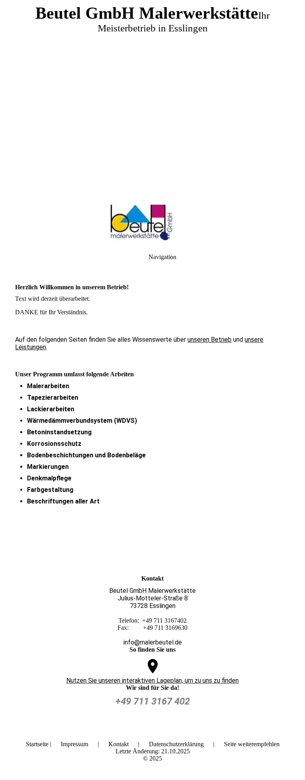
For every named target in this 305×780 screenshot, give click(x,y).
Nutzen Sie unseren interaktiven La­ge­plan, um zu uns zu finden (152, 680)
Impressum (74, 744)
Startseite (37, 744)
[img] (152, 99)
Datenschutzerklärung (176, 744)
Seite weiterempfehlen (252, 744)
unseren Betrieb (209, 339)
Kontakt (118, 744)
